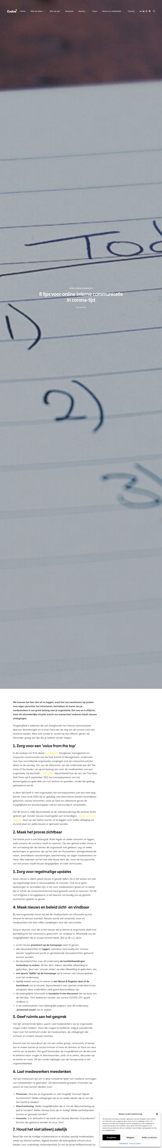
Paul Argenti (51, 753)
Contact (131, 11)
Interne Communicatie (84, 288)
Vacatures (69, 11)
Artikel (72, 288)
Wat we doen (37, 11)
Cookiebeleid (123, 1143)
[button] (157, 1114)
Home (23, 11)
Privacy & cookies (135, 1143)
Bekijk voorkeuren (149, 1137)
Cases (94, 11)
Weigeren (130, 1137)
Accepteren (111, 1137)
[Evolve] (12, 11)
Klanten (81, 11)
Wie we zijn (55, 11)
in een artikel (47, 773)
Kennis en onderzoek (111, 11)
